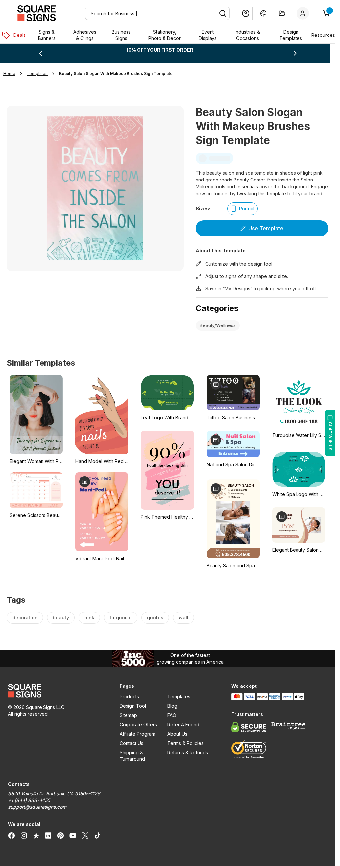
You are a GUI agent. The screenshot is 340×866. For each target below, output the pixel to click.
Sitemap (128, 715)
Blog (172, 706)
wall (183, 617)
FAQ (171, 715)
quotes (155, 617)
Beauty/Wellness (218, 325)
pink (89, 617)
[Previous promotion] (40, 53)
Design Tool (133, 706)
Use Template (265, 228)
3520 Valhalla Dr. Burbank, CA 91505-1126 (54, 793)
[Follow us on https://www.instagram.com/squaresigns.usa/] (23, 835)
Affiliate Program (137, 734)
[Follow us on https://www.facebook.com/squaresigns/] (11, 835)
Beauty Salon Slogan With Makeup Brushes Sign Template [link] (116, 73)
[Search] (223, 13)
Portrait (247, 208)
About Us (177, 734)
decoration (25, 617)
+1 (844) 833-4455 (29, 800)
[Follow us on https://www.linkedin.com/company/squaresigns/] (48, 835)
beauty (61, 617)
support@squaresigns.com (37, 807)
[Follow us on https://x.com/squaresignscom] (85, 835)
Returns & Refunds (187, 752)
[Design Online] (263, 13)
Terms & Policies (185, 743)
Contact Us (131, 743)
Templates (178, 696)
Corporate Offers (138, 724)
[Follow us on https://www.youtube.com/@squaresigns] (72, 835)
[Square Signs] (36, 13)
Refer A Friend (183, 724)
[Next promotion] (294, 53)
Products (129, 696)
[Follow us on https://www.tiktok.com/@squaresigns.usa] (97, 835)
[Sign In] (304, 13)
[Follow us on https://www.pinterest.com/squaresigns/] (60, 835)
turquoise (121, 617)
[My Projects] (282, 13)
